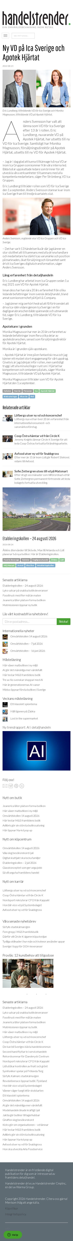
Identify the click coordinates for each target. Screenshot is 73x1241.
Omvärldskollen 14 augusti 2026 (28, 636)
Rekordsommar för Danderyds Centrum (26, 1056)
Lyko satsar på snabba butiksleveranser (25, 590)
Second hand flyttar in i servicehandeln (25, 1051)
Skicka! (63, 621)
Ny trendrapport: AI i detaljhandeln (27, 727)
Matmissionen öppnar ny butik (20, 605)
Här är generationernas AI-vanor (21, 684)
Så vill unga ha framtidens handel (21, 872)
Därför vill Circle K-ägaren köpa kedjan (25, 936)
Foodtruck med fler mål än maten (22, 595)
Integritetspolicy (15, 1214)
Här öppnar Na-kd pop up (17, 830)
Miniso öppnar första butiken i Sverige (24, 689)
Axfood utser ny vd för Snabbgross (22, 909)
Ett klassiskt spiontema (23, 704)
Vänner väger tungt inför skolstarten (23, 1090)
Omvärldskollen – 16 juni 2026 (27, 650)
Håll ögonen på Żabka (22, 711)
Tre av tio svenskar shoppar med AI (23, 679)
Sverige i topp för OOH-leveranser (23, 946)
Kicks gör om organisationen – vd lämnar (25, 1124)
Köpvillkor (11, 1208)
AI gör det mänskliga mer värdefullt (22, 670)
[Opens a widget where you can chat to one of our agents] (12, 1235)
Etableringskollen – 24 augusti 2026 (23, 585)
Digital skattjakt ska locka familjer (22, 857)
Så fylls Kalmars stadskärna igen (21, 1076)
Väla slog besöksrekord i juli (18, 852)
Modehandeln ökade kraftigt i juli (21, 1110)
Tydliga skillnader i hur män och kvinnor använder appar (34, 941)
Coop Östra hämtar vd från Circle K (23, 895)
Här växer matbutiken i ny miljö (20, 665)
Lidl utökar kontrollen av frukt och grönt (25, 1066)
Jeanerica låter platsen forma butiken (24, 600)
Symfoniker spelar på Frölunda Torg (23, 1071)
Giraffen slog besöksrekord (18, 1119)
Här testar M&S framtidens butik (22, 674)
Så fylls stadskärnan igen (16, 926)
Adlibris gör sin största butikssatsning (23, 825)
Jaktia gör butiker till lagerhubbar (21, 1115)
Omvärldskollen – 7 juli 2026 (26, 643)
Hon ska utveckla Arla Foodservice (23, 1149)
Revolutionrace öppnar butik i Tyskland (25, 1080)
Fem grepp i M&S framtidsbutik (21, 931)
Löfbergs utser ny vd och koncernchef (24, 890)
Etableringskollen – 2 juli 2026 (19, 862)
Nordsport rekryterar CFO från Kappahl (26, 900)
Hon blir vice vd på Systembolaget (22, 905)
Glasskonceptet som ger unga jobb (22, 867)
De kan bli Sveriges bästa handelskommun (27, 1046)
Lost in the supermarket (24, 718)
